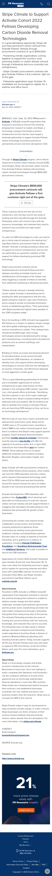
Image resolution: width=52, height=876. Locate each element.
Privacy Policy (32, 861)
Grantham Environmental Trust (32, 546)
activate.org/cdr (9, 581)
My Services (24, 845)
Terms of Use (18, 861)
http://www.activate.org (13, 758)
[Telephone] (41, 4)
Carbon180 (21, 497)
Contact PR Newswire (25, 836)
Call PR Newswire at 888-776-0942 (26, 852)
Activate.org (8, 652)
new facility (24, 441)
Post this (27, 202)
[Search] (48, 4)
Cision (30, 872)
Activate (6, 121)
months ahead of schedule (23, 437)
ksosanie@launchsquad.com (15, 735)
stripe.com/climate (32, 721)
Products (26, 839)
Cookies (26, 868)
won (31, 447)
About (25, 842)
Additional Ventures (15, 549)
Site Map (35, 864)
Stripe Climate (20, 159)
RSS (43, 864)
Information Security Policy (17, 864)
